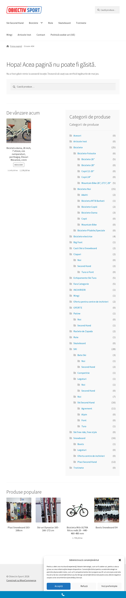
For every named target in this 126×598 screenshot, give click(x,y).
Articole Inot (24, 34)
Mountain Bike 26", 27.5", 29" (96, 182)
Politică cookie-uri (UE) (63, 34)
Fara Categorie (81, 283)
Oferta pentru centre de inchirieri (90, 301)
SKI (75, 349)
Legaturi (81, 378)
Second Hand (84, 266)
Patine (76, 313)
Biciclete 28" (88, 165)
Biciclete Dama (89, 212)
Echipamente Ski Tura (84, 277)
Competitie (83, 372)
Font (84, 420)
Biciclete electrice (82, 236)
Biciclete (33, 22)
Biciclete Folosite (86, 153)
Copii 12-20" (87, 171)
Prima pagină (16, 46)
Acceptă (59, 586)
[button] (119, 560)
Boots (80, 444)
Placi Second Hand (87, 461)
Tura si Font (87, 272)
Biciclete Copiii (89, 206)
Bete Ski (81, 355)
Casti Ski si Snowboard (85, 248)
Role (50, 22)
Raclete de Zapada (83, 331)
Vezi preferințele (109, 586)
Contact (41, 34)
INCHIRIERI (79, 289)
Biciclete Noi (84, 188)
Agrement (86, 408)
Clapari (77, 254)
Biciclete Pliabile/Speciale (91, 230)
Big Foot (78, 242)
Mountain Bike (89, 224)
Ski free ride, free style (85, 432)
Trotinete (81, 22)
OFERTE (77, 307)
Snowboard (79, 438)
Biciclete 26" (88, 159)
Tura (83, 426)
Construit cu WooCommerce (21, 580)
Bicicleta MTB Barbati (92, 200)
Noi (79, 260)
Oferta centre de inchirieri (91, 455)
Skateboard (64, 22)
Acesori (77, 135)
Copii (84, 218)
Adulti (84, 194)
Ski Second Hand (15, 22)
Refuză (84, 586)
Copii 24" (86, 177)
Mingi (9, 34)
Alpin (84, 414)
